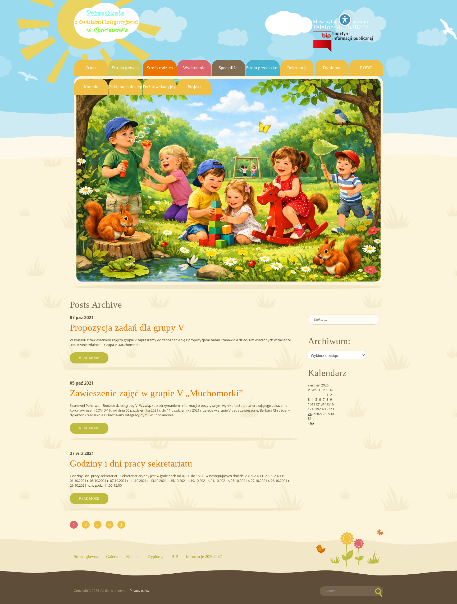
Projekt (194, 86)
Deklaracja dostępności (125, 86)
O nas (91, 67)
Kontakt (91, 86)
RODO (366, 67)
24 (310, 413)
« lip (311, 423)
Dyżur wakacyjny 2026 (160, 86)
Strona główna (125, 67)
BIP (174, 556)
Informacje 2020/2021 (204, 556)
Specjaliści (228, 67)
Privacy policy (139, 591)
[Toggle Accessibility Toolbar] (345, 19)
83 (109, 525)
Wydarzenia (194, 67)
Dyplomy (331, 67)
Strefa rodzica (160, 67)
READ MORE (89, 358)
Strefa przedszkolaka (263, 67)
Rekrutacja (297, 67)
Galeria (112, 556)
